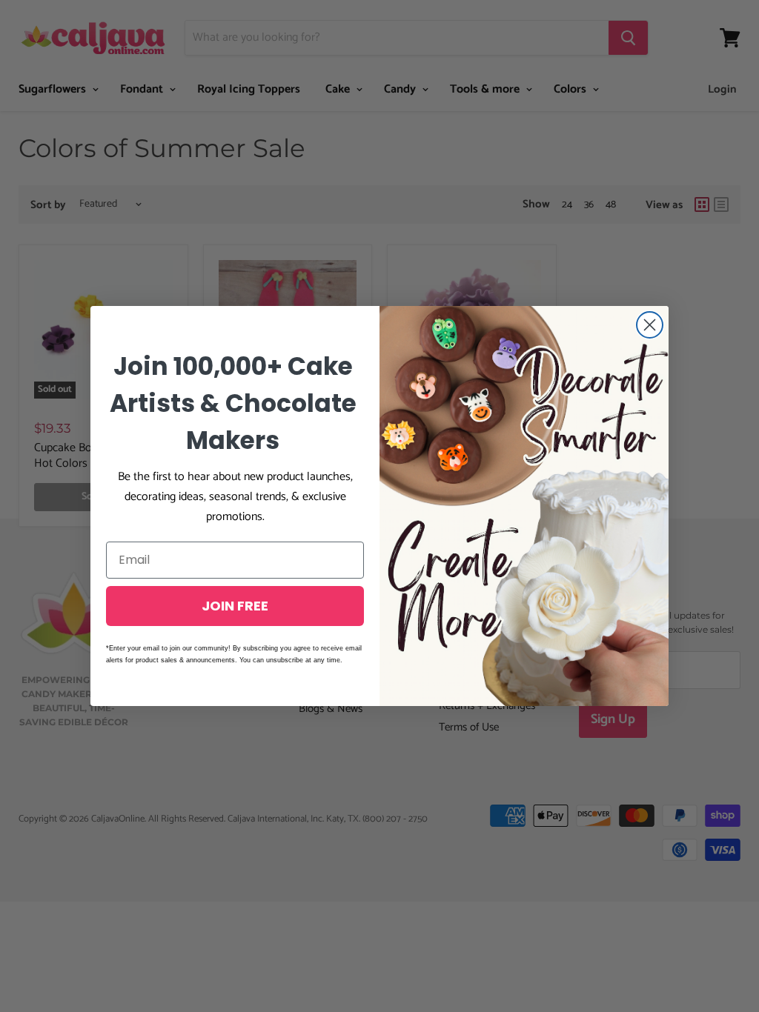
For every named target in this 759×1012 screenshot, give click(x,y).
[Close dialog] (650, 325)
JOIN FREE (235, 605)
